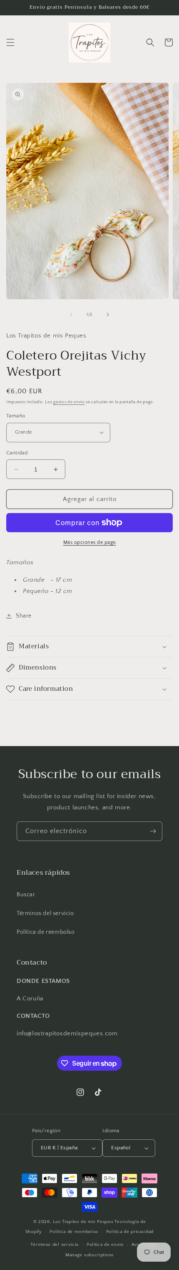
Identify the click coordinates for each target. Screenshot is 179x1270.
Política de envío (105, 1244)
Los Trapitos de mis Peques (83, 1221)
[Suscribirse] (153, 831)
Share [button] (24, 616)
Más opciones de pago (89, 542)
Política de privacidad (130, 1231)
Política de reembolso (46, 932)
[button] (10, 42)
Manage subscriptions (89, 1255)
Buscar (26, 894)
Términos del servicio (45, 913)
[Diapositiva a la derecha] (108, 314)
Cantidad (16, 453)
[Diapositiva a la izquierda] (71, 314)
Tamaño (15, 416)
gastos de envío (69, 402)
